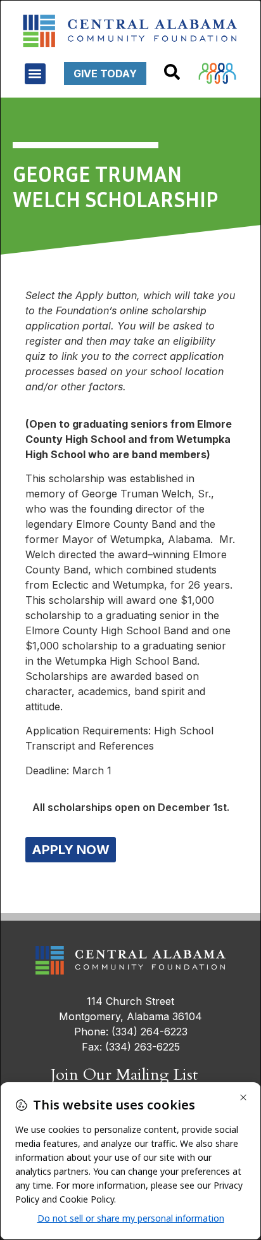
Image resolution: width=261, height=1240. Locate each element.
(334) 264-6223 (149, 1031)
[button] (35, 73)
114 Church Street (130, 1001)
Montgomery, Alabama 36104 (130, 1016)
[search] (172, 72)
